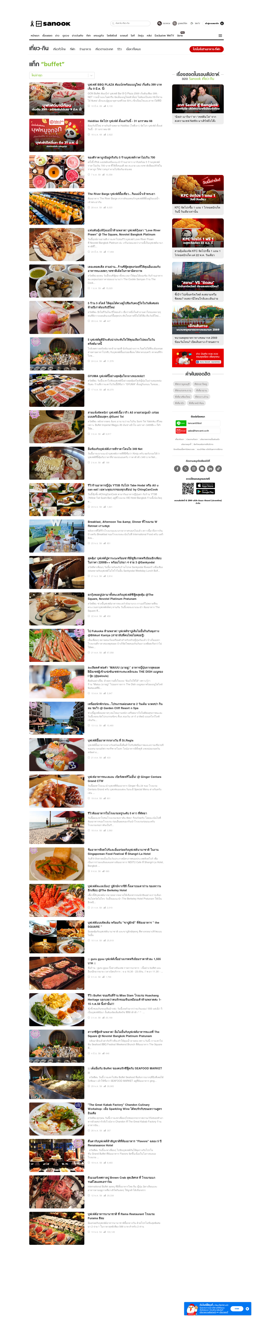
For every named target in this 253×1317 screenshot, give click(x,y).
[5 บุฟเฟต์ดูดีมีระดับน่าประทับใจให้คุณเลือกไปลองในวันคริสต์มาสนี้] (56, 353)
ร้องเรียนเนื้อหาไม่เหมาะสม (184, 449)
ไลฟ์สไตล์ (112, 35)
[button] (113, 23)
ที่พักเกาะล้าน (201, 396)
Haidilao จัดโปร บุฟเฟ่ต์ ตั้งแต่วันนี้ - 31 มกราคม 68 (120, 121)
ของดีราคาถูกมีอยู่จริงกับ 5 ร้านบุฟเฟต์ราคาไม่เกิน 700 (121, 157)
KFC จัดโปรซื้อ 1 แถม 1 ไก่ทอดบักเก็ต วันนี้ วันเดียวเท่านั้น (197, 209)
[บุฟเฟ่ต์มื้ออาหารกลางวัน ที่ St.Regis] (56, 754)
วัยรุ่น (141, 35)
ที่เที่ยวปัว (179, 403)
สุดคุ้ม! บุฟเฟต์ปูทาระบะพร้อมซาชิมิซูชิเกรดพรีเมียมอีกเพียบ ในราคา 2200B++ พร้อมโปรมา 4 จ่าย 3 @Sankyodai (124, 560)
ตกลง (237, 1309)
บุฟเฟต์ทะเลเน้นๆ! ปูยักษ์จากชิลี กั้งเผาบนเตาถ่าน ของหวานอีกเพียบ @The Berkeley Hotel (124, 888)
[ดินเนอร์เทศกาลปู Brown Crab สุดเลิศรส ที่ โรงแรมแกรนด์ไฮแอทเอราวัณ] (56, 1191)
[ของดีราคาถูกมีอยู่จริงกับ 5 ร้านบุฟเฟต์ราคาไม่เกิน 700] (56, 171)
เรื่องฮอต (47, 35)
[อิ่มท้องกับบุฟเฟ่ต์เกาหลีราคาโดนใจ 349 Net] (56, 462)
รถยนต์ (124, 35)
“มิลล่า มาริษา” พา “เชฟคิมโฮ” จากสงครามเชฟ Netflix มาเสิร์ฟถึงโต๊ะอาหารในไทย (195, 121)
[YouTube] (202, 468)
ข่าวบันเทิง (77, 35)
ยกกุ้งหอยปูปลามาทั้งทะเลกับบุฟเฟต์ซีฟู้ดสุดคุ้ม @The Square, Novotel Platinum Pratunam (120, 596)
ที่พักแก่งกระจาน (183, 390)
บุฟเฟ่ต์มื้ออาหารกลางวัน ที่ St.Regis (110, 740)
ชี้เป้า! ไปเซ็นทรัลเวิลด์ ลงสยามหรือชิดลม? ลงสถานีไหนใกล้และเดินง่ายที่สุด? (196, 298)
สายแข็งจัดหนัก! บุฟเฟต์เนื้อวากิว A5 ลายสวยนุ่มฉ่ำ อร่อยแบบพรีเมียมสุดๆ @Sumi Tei (123, 414)
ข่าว (57, 35)
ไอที (133, 35)
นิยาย (180, 35)
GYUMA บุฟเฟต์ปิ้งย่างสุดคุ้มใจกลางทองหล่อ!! (116, 376)
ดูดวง (65, 35)
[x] (185, 468)
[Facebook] (177, 468)
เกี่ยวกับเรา (179, 439)
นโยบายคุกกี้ (186, 444)
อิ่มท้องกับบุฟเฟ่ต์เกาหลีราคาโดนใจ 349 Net (115, 449)
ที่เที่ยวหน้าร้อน (196, 403)
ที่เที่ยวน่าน (201, 390)
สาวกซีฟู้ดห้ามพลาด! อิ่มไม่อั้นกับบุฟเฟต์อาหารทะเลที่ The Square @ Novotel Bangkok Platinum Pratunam (123, 1034)
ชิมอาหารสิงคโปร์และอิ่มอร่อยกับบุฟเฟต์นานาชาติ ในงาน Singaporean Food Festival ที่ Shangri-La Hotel (123, 851)
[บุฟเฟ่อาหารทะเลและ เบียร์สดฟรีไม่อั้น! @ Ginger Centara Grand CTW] (56, 790)
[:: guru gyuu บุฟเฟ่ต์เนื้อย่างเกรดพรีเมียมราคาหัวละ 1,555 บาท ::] (56, 972)
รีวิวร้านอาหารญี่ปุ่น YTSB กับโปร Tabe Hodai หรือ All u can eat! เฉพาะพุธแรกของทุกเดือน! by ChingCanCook (123, 487)
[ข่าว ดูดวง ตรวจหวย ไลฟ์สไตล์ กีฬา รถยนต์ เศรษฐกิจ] (50, 24)
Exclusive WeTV (164, 35)
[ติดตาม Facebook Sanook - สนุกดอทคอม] (198, 357)
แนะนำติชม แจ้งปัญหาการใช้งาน (210, 449)
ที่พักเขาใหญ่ (200, 384)
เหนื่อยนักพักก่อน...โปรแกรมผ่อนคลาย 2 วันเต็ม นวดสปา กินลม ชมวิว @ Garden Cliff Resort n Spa (125, 706)
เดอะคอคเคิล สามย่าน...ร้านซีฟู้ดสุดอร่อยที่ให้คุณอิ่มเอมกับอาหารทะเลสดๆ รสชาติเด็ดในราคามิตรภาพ (124, 268)
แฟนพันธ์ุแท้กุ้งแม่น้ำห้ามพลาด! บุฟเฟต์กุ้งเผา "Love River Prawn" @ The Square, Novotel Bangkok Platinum (124, 232)
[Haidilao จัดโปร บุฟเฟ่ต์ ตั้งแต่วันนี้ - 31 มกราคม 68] (56, 134)
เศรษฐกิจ (99, 35)
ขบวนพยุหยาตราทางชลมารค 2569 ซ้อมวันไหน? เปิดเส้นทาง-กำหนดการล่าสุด (197, 342)
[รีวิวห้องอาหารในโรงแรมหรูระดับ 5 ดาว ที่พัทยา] (56, 827)
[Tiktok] (218, 468)
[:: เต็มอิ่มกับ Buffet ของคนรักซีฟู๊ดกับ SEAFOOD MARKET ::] (56, 1082)
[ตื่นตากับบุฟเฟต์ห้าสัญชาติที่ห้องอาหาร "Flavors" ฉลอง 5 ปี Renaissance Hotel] (56, 1155)
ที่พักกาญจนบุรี (182, 384)
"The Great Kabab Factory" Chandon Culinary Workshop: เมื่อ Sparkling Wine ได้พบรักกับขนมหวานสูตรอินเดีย (125, 1109)
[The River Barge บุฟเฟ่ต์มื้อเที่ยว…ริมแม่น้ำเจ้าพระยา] (56, 207)
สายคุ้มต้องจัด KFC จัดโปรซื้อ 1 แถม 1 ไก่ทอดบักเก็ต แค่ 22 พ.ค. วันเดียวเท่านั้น (198, 255)
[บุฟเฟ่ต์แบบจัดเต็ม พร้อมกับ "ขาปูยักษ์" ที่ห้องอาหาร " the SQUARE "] (56, 936)
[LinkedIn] (210, 468)
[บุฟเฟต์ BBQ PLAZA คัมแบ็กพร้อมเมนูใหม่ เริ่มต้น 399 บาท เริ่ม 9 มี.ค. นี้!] (56, 98)
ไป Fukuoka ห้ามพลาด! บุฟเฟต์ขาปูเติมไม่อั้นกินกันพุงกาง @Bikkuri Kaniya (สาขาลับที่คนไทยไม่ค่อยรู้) (123, 633)
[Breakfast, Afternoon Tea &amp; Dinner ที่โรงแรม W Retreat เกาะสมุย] (56, 535)
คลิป (149, 35)
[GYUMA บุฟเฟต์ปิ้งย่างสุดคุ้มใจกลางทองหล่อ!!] (56, 390)
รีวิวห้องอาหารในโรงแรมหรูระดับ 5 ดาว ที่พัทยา (117, 813)
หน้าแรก (35, 35)
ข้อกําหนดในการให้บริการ (203, 444)
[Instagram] (194, 468)
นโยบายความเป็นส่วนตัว (209, 439)
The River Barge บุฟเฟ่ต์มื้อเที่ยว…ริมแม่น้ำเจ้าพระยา (121, 194)
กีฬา (88, 35)
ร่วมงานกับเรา (192, 439)
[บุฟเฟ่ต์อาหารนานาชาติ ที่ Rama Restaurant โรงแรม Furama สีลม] (56, 1228)
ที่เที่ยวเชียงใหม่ (182, 396)
